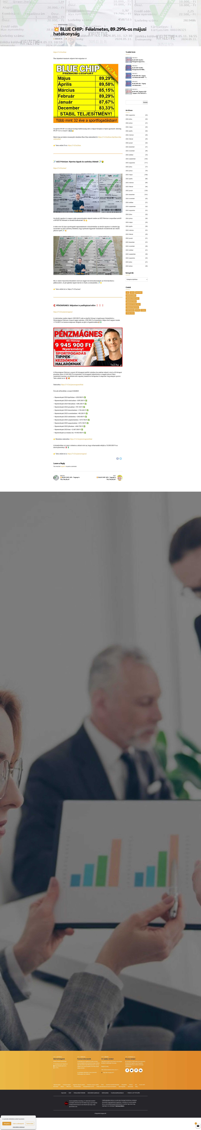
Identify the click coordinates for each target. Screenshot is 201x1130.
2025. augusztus (130, 163)
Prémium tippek (67, 1084)
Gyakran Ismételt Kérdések (112, 1084)
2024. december (130, 194)
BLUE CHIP (142, 1084)
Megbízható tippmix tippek (133, 304)
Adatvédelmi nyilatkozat (18, 1127)
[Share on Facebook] (117, 458)
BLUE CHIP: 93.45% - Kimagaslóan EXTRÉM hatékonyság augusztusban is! (139, 68)
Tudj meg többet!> (119, 1106)
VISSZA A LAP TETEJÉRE (134, 1092)
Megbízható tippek (131, 301)
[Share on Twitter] (120, 458)
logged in (63, 466)
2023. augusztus (130, 258)
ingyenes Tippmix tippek (132, 298)
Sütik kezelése (105, 1092)
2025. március (130, 182)
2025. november (130, 151)
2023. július (129, 262)
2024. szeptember (131, 206)
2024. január (129, 238)
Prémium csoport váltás (93, 1084)
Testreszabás (29, 1123)
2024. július (129, 214)
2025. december (130, 147)
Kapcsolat (63, 1092)
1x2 (127, 292)
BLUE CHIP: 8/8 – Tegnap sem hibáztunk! (139, 84)
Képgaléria (124, 1084)
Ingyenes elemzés (131, 295)
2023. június (129, 266)
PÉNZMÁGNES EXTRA (88, 1086)
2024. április (129, 226)
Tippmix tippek (130, 313)
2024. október (129, 202)
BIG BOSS (55, 1086)
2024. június (129, 218)
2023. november (130, 246)
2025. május (129, 174)
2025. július (129, 167)
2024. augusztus (130, 210)
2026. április (129, 131)
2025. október (129, 155)
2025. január (129, 190)
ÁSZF (70, 1092)
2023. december (130, 242)
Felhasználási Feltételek (79, 1092)
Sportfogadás (62, 25)
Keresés (145, 102)
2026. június (129, 123)
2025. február (129, 186)
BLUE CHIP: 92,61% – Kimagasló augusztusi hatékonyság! (138, 61)
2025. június (129, 170)
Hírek (102, 1084)
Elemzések (130, 1086)
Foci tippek (138, 292)
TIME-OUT (68, 1086)
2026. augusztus (130, 115)
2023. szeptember (131, 254)
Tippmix (143, 310)
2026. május (129, 127)
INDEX (62, 1086)
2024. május (129, 222)
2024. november (130, 198)
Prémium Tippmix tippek (132, 307)
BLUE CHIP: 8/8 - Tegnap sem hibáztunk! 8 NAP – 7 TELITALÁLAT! (139, 76)
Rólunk (131, 1084)
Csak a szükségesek (18, 1123)
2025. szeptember (131, 159)
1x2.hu (132, 292)
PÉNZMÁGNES (77, 1086)
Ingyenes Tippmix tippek (79, 1084)
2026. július (129, 119)
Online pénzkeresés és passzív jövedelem (106, 1086)
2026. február (129, 139)
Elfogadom (7, 1123)
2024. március (130, 230)
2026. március (130, 135)
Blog (136, 1086)
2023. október (129, 250)
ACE (136, 1084)
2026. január (129, 143)
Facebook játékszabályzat (117, 1092)
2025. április (129, 178)
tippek (137, 310)
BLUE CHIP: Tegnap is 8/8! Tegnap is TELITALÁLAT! (139, 92)
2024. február (129, 234)
